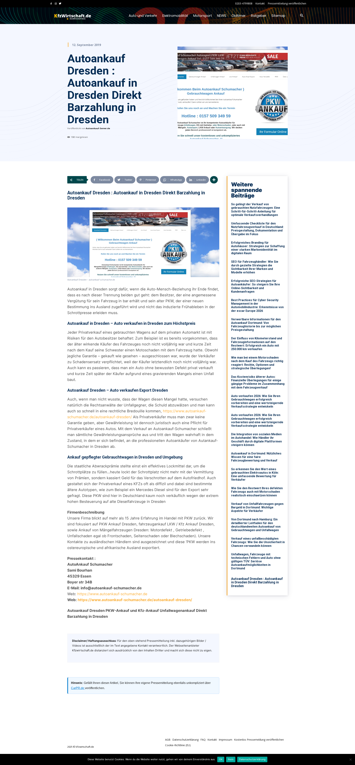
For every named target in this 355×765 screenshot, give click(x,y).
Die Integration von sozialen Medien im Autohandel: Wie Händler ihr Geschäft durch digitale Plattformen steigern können (256, 439)
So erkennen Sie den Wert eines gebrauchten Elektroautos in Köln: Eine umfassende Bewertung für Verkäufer (255, 474)
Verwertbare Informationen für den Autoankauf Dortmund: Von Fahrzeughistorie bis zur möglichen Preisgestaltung (256, 325)
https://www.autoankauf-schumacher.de (112, 594)
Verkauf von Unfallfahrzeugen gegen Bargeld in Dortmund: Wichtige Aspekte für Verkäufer (257, 507)
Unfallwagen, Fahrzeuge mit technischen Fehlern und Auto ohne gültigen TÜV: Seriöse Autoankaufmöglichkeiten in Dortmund (256, 561)
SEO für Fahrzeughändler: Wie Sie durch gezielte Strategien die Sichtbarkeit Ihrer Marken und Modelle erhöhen (254, 267)
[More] (214, 179)
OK (221, 759)
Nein (231, 759)
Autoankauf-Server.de (98, 128)
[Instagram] (55, 3)
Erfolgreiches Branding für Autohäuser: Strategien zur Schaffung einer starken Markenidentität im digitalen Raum (258, 248)
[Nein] (350, 759)
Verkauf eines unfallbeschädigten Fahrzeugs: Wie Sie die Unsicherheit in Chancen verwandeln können (258, 542)
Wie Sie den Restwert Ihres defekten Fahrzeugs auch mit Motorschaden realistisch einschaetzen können (257, 491)
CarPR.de (78, 688)
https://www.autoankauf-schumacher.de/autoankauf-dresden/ (135, 600)
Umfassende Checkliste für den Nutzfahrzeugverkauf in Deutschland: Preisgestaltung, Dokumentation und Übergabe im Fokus (257, 229)
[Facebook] (51, 3)
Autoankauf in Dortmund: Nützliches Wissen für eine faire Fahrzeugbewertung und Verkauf (256, 457)
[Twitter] (60, 3)
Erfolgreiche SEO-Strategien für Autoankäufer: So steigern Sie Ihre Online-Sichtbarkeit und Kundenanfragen (255, 286)
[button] (301, 15)
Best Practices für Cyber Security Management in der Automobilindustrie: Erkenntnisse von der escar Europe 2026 (257, 305)
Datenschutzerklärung (252, 759)
